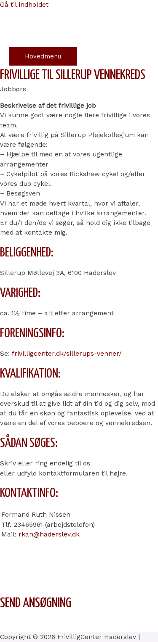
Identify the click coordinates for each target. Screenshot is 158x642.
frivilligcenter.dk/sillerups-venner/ (67, 353)
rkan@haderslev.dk (49, 534)
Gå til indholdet (24, 4)
